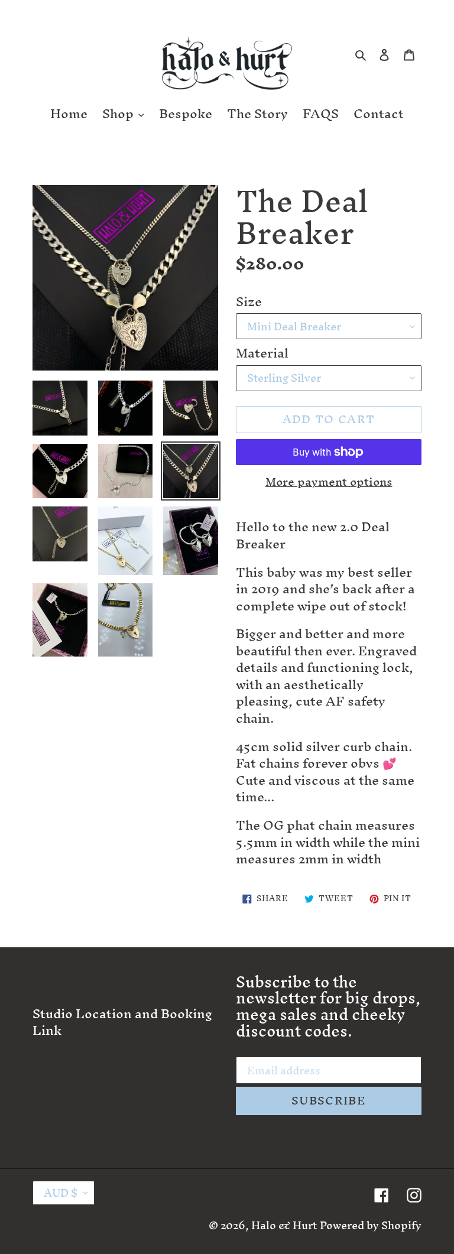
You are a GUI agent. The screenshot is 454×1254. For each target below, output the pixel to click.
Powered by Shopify (370, 1225)
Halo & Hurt (284, 1225)
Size (249, 302)
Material (262, 353)
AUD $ (60, 1193)
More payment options (329, 482)
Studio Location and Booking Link (122, 1022)
